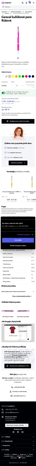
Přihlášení (14, 454)
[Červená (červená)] (26, 76)
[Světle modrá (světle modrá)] (6, 76)
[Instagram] (18, 432)
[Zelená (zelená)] (23, 76)
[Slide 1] (18, 58)
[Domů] (7, 2)
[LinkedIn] (22, 432)
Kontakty (6, 454)
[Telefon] (23, 3)
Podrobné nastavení (23, 234)
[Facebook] (13, 432)
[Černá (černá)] (33, 76)
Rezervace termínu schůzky (15, 425)
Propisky (7, 13)
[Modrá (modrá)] (29, 76)
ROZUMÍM (18, 240)
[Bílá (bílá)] (3, 76)
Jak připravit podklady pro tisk (19, 366)
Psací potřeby (28, 11)
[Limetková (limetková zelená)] (19, 76)
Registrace (23, 454)
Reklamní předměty (16, 11)
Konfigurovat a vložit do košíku (19, 121)
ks (4, 85)
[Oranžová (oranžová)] (16, 76)
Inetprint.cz (4, 11)
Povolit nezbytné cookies (18, 245)
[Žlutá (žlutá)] (13, 76)
